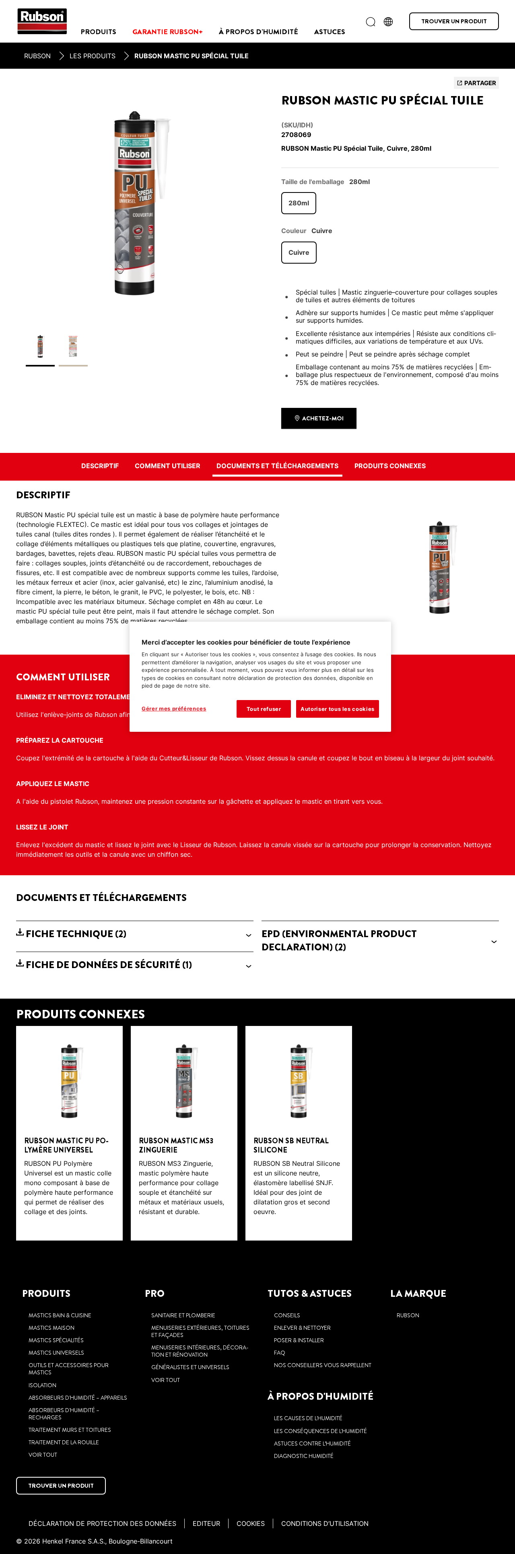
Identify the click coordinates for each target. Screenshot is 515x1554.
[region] (260, 677)
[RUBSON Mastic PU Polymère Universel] (69, 1133)
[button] (134, 934)
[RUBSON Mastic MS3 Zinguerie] (184, 1133)
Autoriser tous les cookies (338, 709)
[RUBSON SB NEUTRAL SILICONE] (298, 1133)
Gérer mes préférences (174, 708)
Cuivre (298, 252)
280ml (298, 203)
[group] (134, 225)
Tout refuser (264, 709)
